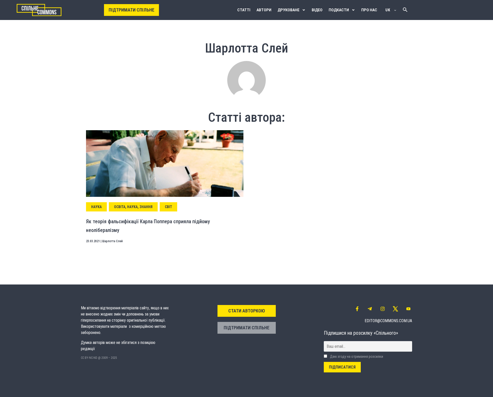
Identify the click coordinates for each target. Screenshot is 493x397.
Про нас (369, 10)
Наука (96, 207)
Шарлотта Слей (112, 241)
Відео (317, 10)
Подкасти (339, 10)
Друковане (288, 10)
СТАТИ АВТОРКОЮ (246, 310)
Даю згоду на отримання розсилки (356, 356)
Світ (168, 207)
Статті (243, 10)
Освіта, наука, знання (133, 207)
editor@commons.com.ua (388, 320)
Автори (264, 10)
